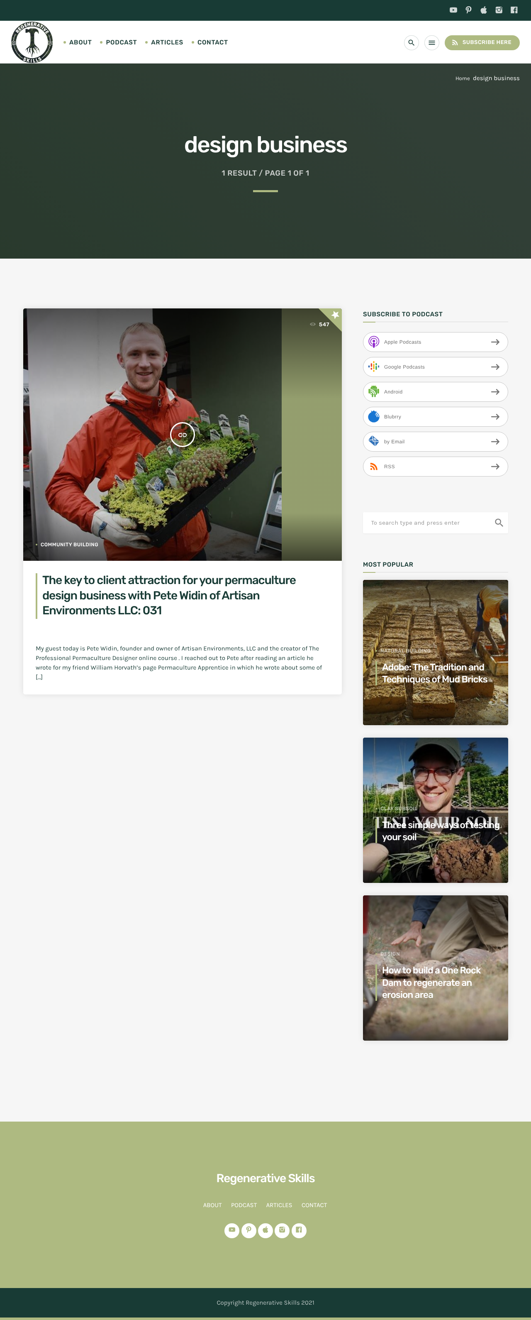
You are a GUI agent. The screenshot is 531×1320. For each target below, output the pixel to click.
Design (390, 954)
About (80, 42)
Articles (167, 42)
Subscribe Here (481, 42)
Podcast (121, 42)
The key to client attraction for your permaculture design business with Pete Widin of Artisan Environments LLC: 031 (169, 596)
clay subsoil (399, 809)
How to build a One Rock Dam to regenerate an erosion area (431, 982)
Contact (212, 42)
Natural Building (405, 651)
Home (462, 79)
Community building (69, 545)
